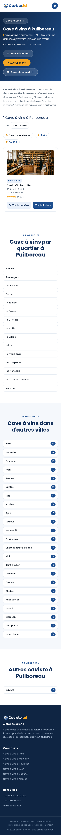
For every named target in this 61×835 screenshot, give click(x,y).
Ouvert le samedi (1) (22, 72)
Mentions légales (19, 821)
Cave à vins (20, 44)
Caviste (18, 5)
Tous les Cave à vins (14, 795)
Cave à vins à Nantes (15, 779)
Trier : (7, 125)
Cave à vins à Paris (13, 753)
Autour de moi (18, 62)
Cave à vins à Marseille (16, 758)
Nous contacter (12, 805)
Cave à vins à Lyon (13, 768)
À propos (38, 824)
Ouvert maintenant (20, 135)
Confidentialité (42, 821)
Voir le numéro (20, 205)
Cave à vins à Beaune (15, 774)
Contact (49, 824)
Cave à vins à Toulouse (16, 763)
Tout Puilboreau (20, 53)
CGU (31, 821)
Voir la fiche (42, 205)
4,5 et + (13, 141)
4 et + (44, 135)
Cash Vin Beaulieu (19, 185)
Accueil (7, 44)
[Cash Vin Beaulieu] (30, 162)
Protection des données (20, 824)
